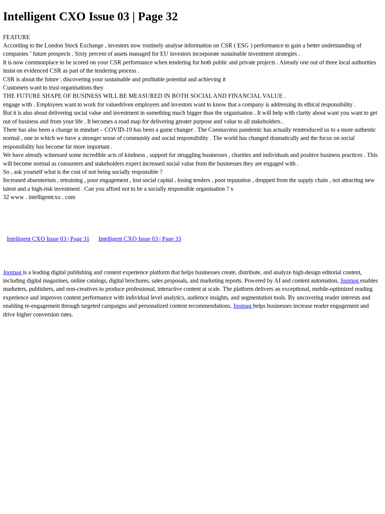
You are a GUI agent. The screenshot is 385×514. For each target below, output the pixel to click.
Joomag (13, 272)
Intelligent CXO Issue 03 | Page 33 (140, 239)
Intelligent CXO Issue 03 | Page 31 (48, 239)
